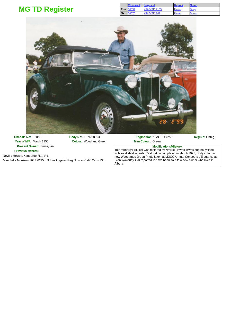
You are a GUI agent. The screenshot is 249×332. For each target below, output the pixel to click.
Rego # (178, 5)
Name (193, 5)
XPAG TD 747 (152, 13)
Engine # (149, 5)
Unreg (177, 9)
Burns (193, 13)
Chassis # (134, 5)
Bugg (193, 9)
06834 (131, 9)
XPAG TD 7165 (153, 9)
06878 (131, 13)
